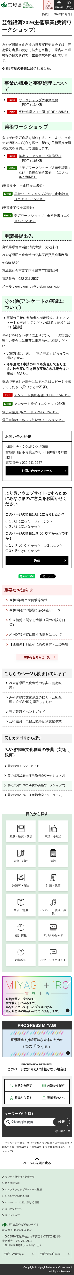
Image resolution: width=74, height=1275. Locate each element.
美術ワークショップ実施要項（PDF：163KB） (40, 158)
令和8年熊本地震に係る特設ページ (34, 610)
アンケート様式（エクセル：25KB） (41, 404)
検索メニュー (69, 5)
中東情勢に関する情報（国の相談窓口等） (37, 622)
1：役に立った (20, 521)
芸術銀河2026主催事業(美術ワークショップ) (36, 785)
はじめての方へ (13, 1209)
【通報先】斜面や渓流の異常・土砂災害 (38, 644)
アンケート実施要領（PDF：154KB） (42, 395)
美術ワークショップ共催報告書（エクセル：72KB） (42, 218)
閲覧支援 (59, 5)
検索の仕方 (64, 1131)
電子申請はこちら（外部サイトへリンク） (33, 420)
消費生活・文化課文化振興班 (27, 447)
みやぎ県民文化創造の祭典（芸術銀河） (35, 685)
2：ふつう (44, 521)
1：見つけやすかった (24, 545)
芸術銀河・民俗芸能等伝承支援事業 (35, 721)
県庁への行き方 (14, 1254)
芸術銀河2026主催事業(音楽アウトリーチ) (35, 794)
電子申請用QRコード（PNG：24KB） (30, 412)
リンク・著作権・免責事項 (20, 1176)
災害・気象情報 (49, 5)
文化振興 (47, 1142)
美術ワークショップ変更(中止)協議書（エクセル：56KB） (41, 196)
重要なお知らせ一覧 (37, 657)
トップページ (9, 1142)
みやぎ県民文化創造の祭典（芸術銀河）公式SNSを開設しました (35, 700)
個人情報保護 (12, 1183)
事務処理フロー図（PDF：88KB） (44, 112)
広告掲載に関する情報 (17, 1196)
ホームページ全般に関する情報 (22, 1202)
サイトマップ (12, 1215)
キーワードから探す (19, 1113)
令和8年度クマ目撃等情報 (28, 600)
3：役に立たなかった (24, 526)
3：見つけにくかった (24, 551)
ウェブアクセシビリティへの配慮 (23, 1189)
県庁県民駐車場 (50, 1254)
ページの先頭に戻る (37, 1163)
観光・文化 (26, 1142)
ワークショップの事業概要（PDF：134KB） (38, 102)
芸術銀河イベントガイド (27, 711)
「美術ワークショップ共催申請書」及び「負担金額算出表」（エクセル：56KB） (45, 172)
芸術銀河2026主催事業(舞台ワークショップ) (36, 775)
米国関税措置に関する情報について (35, 634)
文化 (37, 1142)
